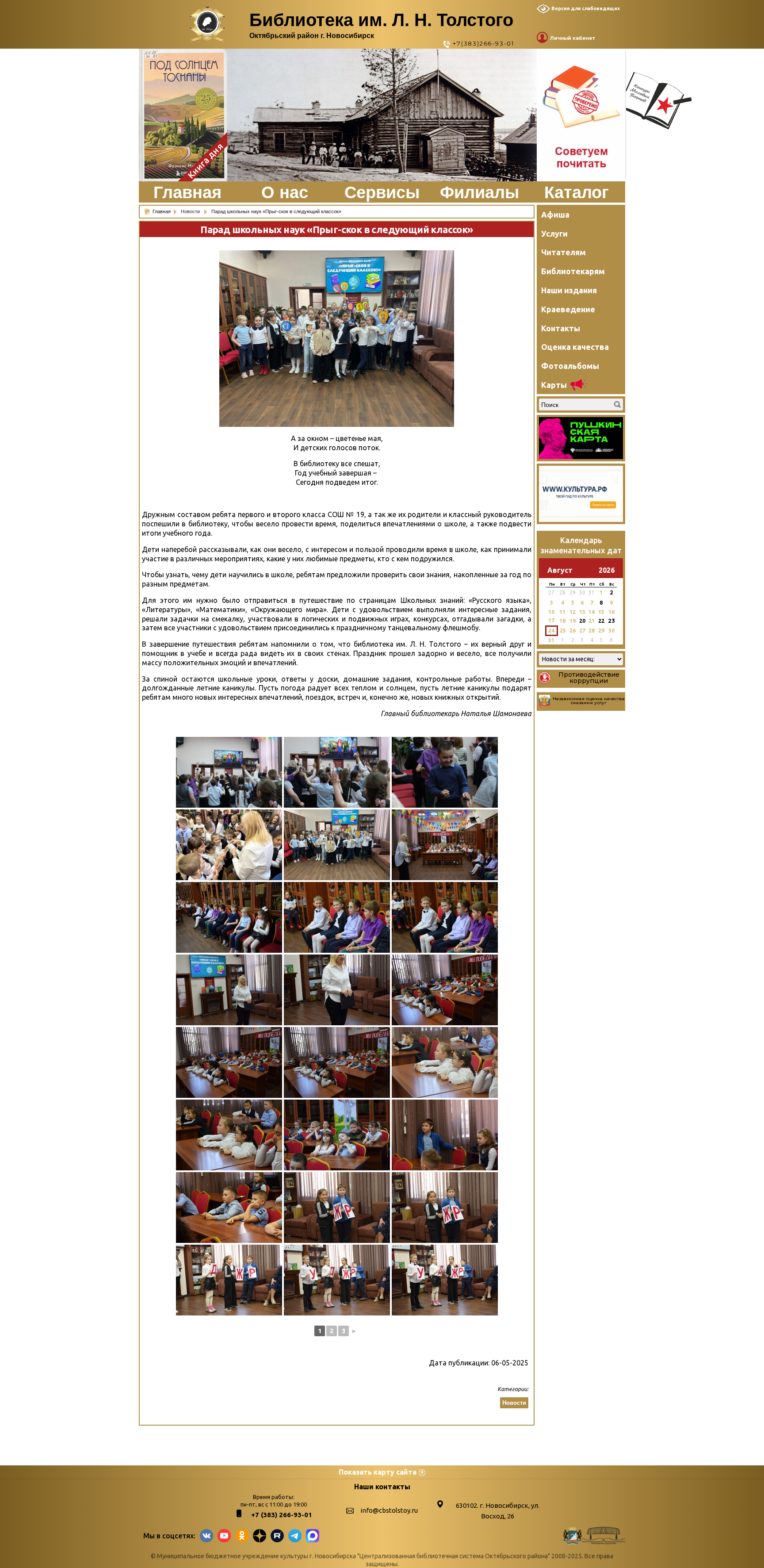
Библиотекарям (573, 271)
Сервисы (382, 192)
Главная (187, 192)
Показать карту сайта (377, 1472)
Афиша (555, 214)
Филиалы (479, 192)
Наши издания (569, 290)
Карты (554, 384)
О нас (284, 192)
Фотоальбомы (570, 365)
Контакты (560, 328)
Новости (191, 211)
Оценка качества (575, 346)
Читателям (563, 252)
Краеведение (568, 309)
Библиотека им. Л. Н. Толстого (381, 20)
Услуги (554, 233)
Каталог (576, 192)
